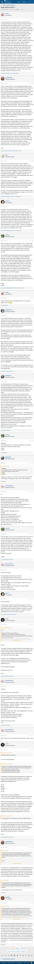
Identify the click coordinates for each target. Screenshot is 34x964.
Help (25, 962)
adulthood (17, 9)
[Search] (32, 1)
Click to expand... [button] (17, 640)
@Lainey (6, 658)
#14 (32, 599)
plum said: (4, 850)
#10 (32, 463)
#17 (32, 735)
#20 (32, 903)
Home (28, 962)
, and (8, 371)
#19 (32, 847)
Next (17, 948)
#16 (32, 686)
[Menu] (2, 1)
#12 (32, 534)
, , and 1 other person (12, 196)
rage (22, 9)
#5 (32, 240)
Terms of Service (11, 962)
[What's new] (29, 1)
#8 (32, 381)
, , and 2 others (11, 73)
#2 (32, 83)
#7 (32, 315)
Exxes (3, 9)
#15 (32, 624)
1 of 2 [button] (12, 948)
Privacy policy (19, 962)
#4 (32, 206)
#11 (32, 491)
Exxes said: (4, 906)
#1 (32, 19)
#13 (32, 569)
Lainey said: (4, 466)
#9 (32, 440)
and (6, 430)
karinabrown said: (6, 627)
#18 (32, 749)
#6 (32, 298)
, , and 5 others (12, 150)
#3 (32, 161)
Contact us (3, 962)
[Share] (30, 19)
